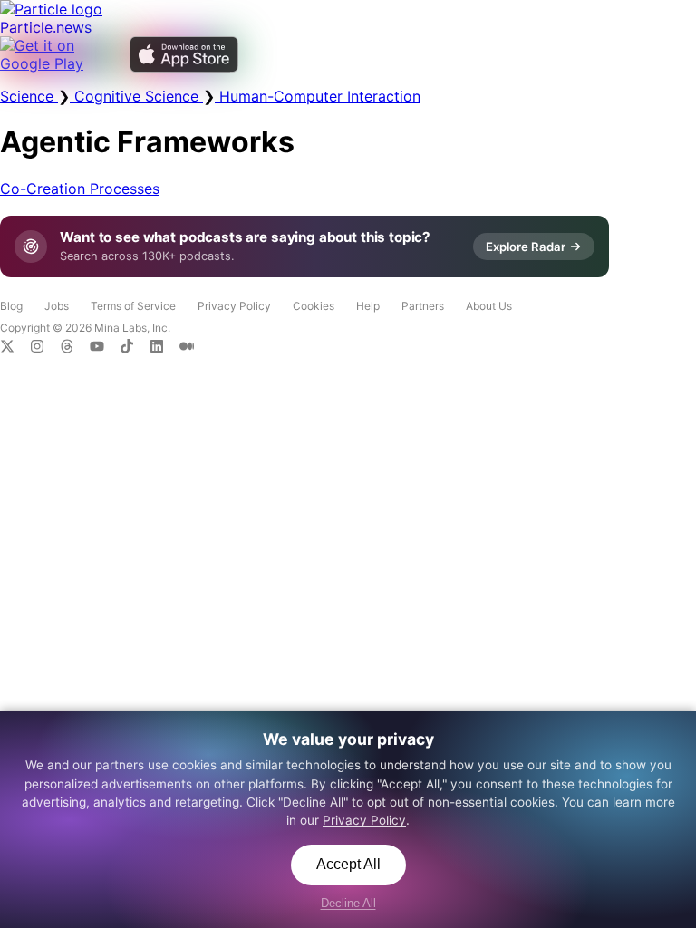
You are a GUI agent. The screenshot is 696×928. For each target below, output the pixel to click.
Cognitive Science (136, 96)
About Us (489, 306)
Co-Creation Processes (80, 188)
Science (29, 96)
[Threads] (75, 348)
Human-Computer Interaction (317, 96)
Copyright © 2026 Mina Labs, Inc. (85, 327)
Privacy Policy (234, 306)
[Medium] (192, 348)
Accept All (348, 864)
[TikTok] (135, 348)
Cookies (313, 306)
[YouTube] (105, 348)
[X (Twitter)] (15, 348)
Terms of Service (133, 306)
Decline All (348, 903)
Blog (11, 306)
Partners (422, 306)
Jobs (56, 306)
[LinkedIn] (164, 348)
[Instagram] (45, 348)
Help (368, 306)
